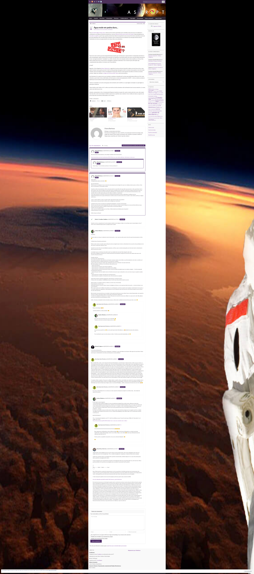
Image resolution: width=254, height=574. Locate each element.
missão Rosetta (153, 109)
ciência (152, 94)
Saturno (159, 116)
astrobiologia (156, 89)
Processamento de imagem (152, 116)
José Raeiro (99, 560)
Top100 (96, 18)
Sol (149, 118)
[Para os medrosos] (98, 112)
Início (90, 18)
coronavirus (152, 98)
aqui (120, 79)
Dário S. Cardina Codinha (101, 219)
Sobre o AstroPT (149, 18)
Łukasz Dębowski (105, 68)
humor (152, 105)
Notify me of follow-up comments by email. (102, 536)
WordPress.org (151, 135)
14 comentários (96, 145)
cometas (155, 96)
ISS (154, 105)
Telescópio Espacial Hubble (155, 118)
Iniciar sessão (151, 127)
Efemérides (109, 18)
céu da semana (159, 100)
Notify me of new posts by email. (99, 538)
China (149, 94)
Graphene (99, 554)
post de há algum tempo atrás (98, 32)
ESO (157, 102)
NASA (157, 109)
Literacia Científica (104, 29)
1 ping (105, 145)
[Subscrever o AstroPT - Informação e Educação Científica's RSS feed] (90, 1)
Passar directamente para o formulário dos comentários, (133, 145)
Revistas (116, 18)
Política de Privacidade (52, 570)
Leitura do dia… (140, 23)
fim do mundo (152, 103)
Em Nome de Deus (112, 118)
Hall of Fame (158, 18)
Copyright (132, 18)
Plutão (157, 114)
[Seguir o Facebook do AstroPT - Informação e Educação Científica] (96, 1)
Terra (161, 118)
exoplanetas (161, 102)
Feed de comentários (152, 132)
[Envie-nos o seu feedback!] (101, 1)
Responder (117, 150)
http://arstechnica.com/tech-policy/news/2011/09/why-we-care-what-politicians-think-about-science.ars (113, 157)
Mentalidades (110, 29)
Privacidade (140, 18)
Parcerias (102, 18)
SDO (162, 116)
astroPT (151, 91)
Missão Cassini (155, 107)
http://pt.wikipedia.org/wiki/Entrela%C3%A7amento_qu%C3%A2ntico (107, 479)
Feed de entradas (152, 130)
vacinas (151, 120)
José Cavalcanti (151, 63)
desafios (150, 102)
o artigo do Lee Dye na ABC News (110, 73)
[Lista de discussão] (99, 1)
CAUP (161, 92)
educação (153, 102)
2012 (149, 89)
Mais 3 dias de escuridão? (132, 118)
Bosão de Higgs (156, 91)
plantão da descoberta (153, 113)
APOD (152, 89)
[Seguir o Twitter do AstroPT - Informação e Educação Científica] (94, 1)
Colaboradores (124, 18)
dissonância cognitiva (94, 35)
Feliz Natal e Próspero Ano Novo (155, 61)
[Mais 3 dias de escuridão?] (136, 112)
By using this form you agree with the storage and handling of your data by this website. (111, 534)
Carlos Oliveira (98, 230)
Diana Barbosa (97, 29)
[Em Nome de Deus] (117, 112)
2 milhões (94, 23)
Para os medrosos (93, 118)
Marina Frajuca (98, 346)
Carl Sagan (155, 92)
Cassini (159, 92)
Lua (160, 105)
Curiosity (153, 100)
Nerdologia (158, 110)
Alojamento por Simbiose (134, 550)
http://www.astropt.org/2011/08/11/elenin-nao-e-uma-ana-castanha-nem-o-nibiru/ (110, 420)
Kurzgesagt (157, 105)
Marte (150, 107)
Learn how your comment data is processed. (117, 545)
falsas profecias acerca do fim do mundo (124, 34)
